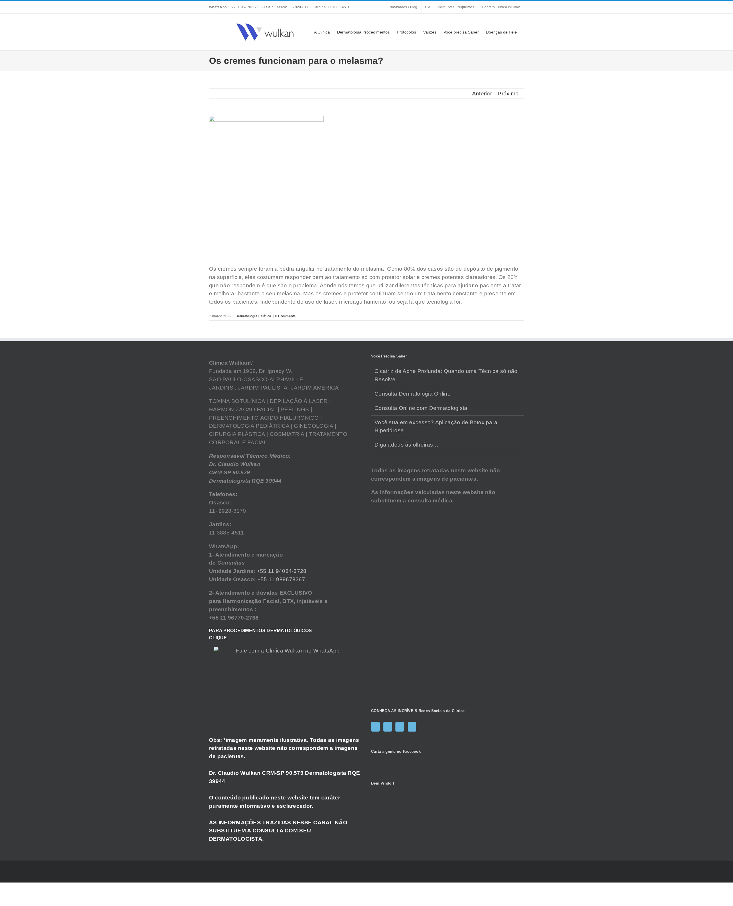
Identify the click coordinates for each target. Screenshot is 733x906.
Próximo (508, 94)
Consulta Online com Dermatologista (421, 408)
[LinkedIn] (412, 727)
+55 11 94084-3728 (282, 571)
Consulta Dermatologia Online (413, 394)
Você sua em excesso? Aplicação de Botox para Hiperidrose (436, 426)
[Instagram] (387, 727)
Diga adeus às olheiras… (406, 445)
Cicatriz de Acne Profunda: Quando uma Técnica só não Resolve (446, 375)
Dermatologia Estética (253, 316)
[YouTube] (399, 727)
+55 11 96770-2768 (235, 7)
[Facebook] (375, 727)
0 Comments (285, 316)
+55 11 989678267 (281, 579)
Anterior (482, 94)
